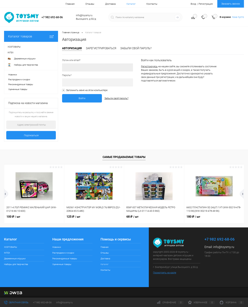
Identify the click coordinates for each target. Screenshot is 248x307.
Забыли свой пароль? (135, 48)
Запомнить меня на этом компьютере (86, 90)
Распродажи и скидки (19, 79)
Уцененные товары (17, 89)
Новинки (12, 74)
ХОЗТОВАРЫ (10, 247)
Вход (193, 4)
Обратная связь (18, 302)
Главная (70, 4)
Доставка (110, 4)
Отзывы (89, 4)
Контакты (151, 4)
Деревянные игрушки (14, 258)
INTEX (7, 253)
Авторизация (72, 48)
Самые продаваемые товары (124, 157)
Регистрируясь (149, 66)
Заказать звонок (230, 3)
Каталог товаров (20, 36)
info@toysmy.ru (223, 247)
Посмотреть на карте (164, 272)
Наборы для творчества (16, 264)
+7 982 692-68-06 (42, 302)
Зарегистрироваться (101, 48)
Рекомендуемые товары (20, 84)
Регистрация (206, 4)
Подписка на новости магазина (28, 103)
